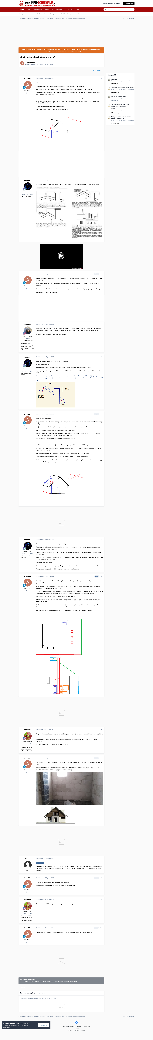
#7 (101, 539)
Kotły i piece (22, 14)
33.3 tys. (26, 194)
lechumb (27, 324)
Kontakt (79, 1026)
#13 (101, 899)
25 (28, 93)
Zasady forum (49, 9)
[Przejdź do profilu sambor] (28, 186)
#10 (101, 758)
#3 (101, 274)
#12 (101, 878)
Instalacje (31, 14)
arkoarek (32, 62)
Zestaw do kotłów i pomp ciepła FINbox (122, 87)
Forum (22, 9)
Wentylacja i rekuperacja (68, 14)
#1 (101, 78)
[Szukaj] (132, 9)
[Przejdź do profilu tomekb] (108, 79)
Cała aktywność (37, 9)
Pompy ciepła (54, 14)
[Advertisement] (76, 34)
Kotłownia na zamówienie (118, 96)
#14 (101, 928)
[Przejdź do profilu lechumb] (28, 330)
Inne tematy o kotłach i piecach (46, 64)
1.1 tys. (26, 744)
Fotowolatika (81, 14)
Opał (38, 14)
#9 (101, 729)
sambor (27, 180)
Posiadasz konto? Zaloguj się (112, 3)
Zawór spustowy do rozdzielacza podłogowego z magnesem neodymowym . (120, 106)
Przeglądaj (70, 9)
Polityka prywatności (69, 1026)
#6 (101, 414)
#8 (101, 576)
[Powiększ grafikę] (69, 213)
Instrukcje (114, 79)
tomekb (117, 81)
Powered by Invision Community (76, 1030)
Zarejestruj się (129, 3)
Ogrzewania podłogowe (127, 81)
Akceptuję (44, 1025)
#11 (101, 858)
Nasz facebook (60, 9)
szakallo (27, 730)
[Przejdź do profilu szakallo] (28, 736)
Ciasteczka (86, 1026)
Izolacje (45, 14)
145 (32, 194)
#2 (101, 180)
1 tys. (28, 338)
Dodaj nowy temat (97, 70)
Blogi (78, 9)
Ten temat (125, 9)
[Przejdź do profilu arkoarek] (22, 63)
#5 (101, 357)
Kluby (28, 9)
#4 (101, 324)
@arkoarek (40, 863)
